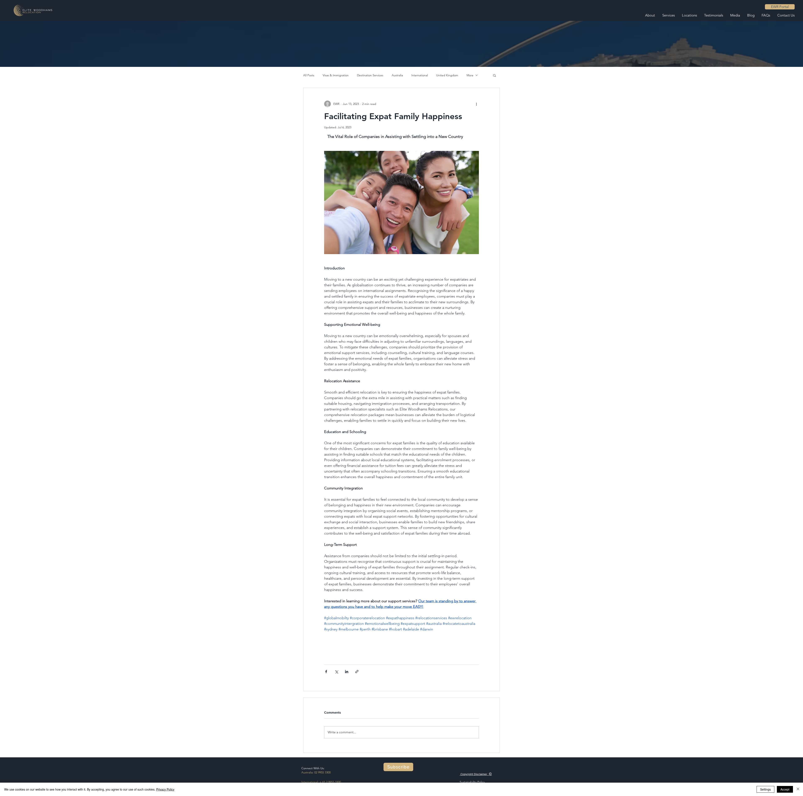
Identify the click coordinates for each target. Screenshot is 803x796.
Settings (765, 789)
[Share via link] (357, 672)
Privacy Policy (165, 789)
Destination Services (370, 75)
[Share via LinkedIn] (347, 672)
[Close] (797, 789)
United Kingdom (447, 75)
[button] (494, 75)
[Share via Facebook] (326, 672)
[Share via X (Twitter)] (336, 672)
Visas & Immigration (336, 75)
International (419, 75)
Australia (397, 75)
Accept (784, 789)
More (470, 75)
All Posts (308, 75)
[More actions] (476, 103)
